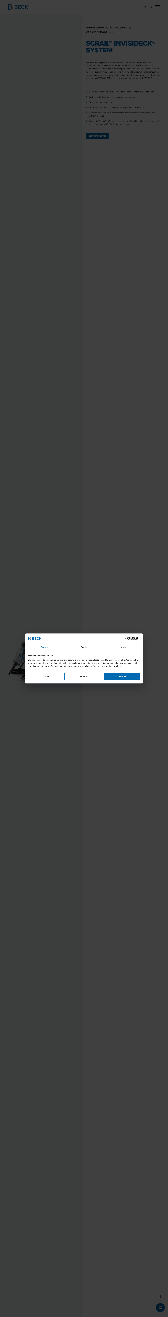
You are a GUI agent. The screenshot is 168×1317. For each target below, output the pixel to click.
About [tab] (123, 647)
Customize (82, 676)
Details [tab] (84, 647)
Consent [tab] (45, 647)
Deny (46, 676)
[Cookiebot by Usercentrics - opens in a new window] (128, 638)
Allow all (122, 676)
